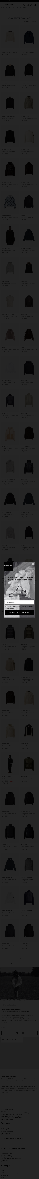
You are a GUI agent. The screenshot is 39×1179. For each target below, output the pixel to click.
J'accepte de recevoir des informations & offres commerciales (19, 607)
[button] (33, 563)
